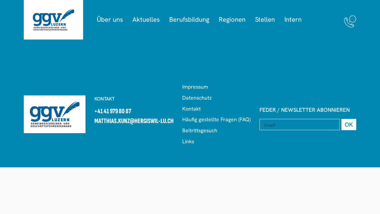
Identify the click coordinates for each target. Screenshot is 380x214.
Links (188, 141)
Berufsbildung (189, 19)
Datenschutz (197, 97)
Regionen (232, 19)
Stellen (265, 19)
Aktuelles (146, 19)
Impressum (195, 86)
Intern (293, 19)
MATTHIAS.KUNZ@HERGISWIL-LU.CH (134, 121)
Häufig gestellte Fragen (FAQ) (216, 119)
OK (349, 124)
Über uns (110, 19)
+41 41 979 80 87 (112, 111)
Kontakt (191, 108)
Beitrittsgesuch (199, 130)
